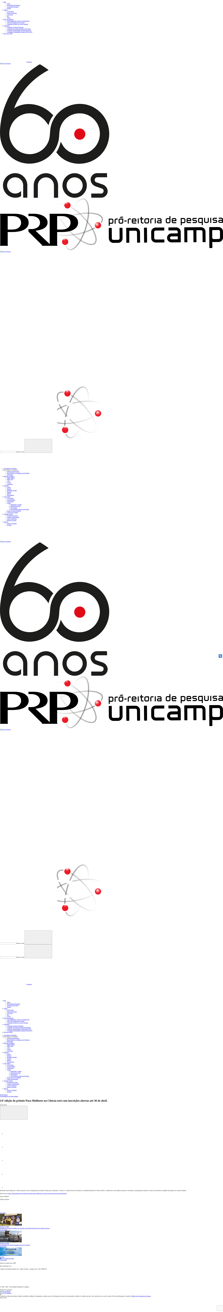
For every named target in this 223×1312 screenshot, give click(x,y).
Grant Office (6, 497)
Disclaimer (10, 474)
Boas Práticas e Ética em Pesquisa (19, 509)
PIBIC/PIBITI (11, 478)
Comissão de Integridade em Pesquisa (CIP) (19, 30)
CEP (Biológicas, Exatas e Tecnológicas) (18, 21)
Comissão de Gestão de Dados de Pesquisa (19, 29)
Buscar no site (20, 452)
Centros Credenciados (13, 517)
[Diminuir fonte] (39, 48)
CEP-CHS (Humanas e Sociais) (15, 22)
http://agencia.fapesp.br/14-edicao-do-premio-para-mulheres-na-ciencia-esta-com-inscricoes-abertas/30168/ (37, 1193)
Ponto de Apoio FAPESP (14, 511)
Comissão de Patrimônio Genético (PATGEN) (19, 32)
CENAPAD (10, 11)
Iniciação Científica (8, 476)
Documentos (10, 495)
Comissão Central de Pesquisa (15, 27)
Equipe (9, 8)
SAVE (9, 18)
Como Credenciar (12, 519)
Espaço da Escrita (12, 13)
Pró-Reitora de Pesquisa (13, 5)
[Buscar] (13, 929)
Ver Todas (3, 1213)
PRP (4, 2)
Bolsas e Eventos (11, 520)
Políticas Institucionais (13, 471)
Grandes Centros (8, 514)
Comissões (6, 25)
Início (1, 1095)
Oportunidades (11, 500)
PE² (8, 16)
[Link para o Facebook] (13, 465)
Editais (9, 493)
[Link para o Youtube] (39, 465)
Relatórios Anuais (12, 490)
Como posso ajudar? (12, 512)
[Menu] (13, 540)
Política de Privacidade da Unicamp (141, 1296)
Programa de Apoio (12, 515)
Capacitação (10, 501)
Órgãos (5, 10)
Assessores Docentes (12, 7)
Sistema (9, 492)
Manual (9, 489)
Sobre (8, 3)
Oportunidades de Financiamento (9, 1096)
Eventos (9, 525)
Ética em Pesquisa (8, 19)
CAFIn (9, 482)
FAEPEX (6, 485)
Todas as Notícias (12, 523)
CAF (8, 481)
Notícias (5, 522)
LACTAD (10, 14)
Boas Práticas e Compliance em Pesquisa (18, 473)
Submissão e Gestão (16, 504)
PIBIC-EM (10, 479)
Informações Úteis (15, 506)
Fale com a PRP (7, 33)
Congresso (10, 484)
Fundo (9, 487)
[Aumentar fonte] (13, 48)
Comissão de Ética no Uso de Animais (17, 24)
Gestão (9, 503)
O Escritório (10, 498)
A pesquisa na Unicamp (10, 468)
